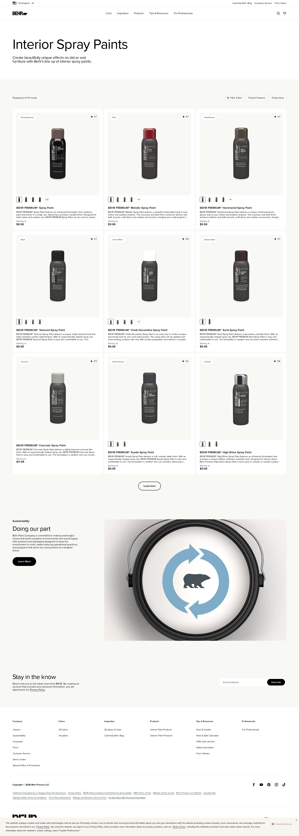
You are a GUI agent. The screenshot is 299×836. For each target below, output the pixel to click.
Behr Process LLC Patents (188, 792)
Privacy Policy (37, 689)
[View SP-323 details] (202, 322)
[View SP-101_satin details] (19, 199)
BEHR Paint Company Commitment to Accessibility (107, 792)
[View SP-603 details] (124, 444)
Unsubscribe (209, 792)
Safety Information (205, 747)
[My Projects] (284, 13)
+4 (230, 199)
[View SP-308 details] (216, 199)
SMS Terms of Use (142, 792)
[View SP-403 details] (26, 322)
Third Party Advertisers (60, 797)
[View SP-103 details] (118, 322)
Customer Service (21, 753)
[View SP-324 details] (209, 322)
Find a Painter (203, 753)
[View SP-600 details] (111, 444)
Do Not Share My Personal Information (127, 797)
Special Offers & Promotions (26, 765)
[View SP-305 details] (209, 199)
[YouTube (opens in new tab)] (261, 784)
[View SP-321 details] (209, 444)
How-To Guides (203, 729)
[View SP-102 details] (131, 322)
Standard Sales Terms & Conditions (30, 797)
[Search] (278, 13)
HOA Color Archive (205, 741)
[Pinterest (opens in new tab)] (268, 784)
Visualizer (63, 735)
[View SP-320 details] (202, 444)
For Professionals (250, 729)
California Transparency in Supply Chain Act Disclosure (39, 792)
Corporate (18, 741)
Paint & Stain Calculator (207, 735)
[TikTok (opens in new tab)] (283, 784)
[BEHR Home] (20, 13)
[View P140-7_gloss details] (40, 199)
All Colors (63, 729)
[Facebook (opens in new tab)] (253, 784)
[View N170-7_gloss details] (26, 199)
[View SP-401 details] (40, 322)
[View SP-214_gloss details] (124, 199)
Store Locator (19, 759)
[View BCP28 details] (124, 322)
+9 (138, 199)
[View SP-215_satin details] (131, 199)
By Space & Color (113, 729)
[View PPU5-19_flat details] (33, 199)
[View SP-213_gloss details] (111, 199)
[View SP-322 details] (216, 444)
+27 (46, 199)
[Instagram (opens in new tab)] (276, 784)
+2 (138, 321)
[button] (282, 823)
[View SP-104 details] (111, 322)
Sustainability (19, 735)
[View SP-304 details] (202, 199)
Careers (17, 729)
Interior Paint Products (161, 729)
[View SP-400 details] (19, 322)
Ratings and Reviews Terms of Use (90, 797)
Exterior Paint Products (161, 735)
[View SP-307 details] (223, 199)
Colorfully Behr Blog (114, 735)
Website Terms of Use (163, 792)
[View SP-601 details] (118, 444)
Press (15, 747)
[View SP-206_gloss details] (118, 199)
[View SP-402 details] (33, 322)
